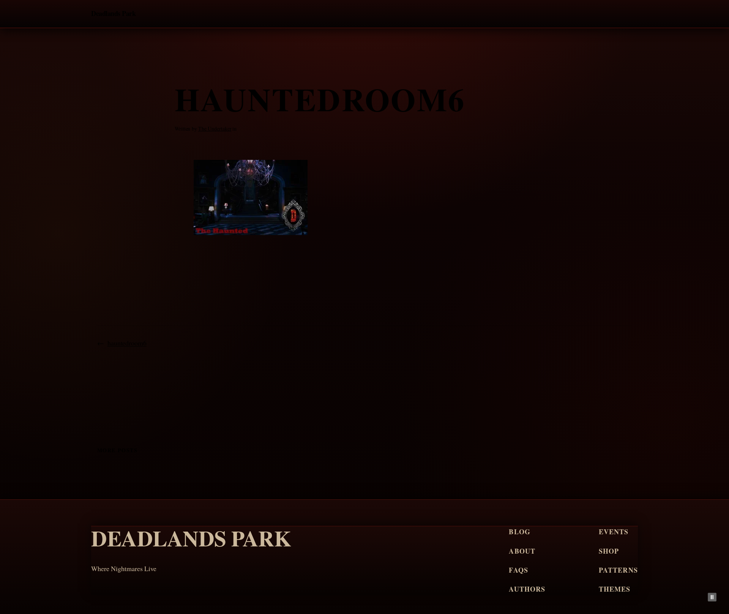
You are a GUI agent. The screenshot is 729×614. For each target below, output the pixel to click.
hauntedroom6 (127, 342)
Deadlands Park (113, 13)
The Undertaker (215, 128)
